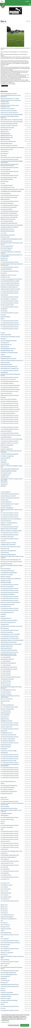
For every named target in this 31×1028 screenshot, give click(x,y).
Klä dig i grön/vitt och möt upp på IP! (8, 379)
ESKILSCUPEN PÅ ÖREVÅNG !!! (7, 179)
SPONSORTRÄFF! (4, 482)
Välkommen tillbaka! (5, 806)
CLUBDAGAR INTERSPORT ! (6, 269)
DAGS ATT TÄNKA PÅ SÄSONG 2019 (8, 781)
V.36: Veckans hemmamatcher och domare (9, 167)
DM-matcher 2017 (4, 982)
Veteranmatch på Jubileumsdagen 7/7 (8, 857)
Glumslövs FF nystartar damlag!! (7, 709)
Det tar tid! (3, 821)
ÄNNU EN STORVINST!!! (5, 316)
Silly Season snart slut (5, 701)
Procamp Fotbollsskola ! (6, 193)
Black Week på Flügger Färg (6, 248)
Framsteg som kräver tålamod (7, 827)
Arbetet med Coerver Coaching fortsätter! (9, 217)
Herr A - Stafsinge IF (5, 938)
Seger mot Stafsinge (5, 959)
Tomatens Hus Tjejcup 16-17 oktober (8, 542)
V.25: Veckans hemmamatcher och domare (9, 403)
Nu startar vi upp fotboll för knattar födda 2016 (10, 602)
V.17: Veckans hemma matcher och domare (10, 773)
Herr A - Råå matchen (5, 869)
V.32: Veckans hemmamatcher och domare (9, 610)
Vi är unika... (3, 332)
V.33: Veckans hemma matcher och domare (10, 948)
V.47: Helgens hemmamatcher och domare (9, 801)
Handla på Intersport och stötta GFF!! (8, 495)
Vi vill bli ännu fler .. (4, 849)
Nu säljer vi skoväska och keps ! (7, 304)
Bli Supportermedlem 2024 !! (6, 241)
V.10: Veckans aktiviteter (6, 671)
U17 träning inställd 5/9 (5, 491)
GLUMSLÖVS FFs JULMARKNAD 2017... (9, 918)
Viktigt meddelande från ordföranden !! (9, 642)
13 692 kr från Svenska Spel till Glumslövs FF (10, 986)
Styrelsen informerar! (5, 718)
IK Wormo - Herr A (4, 891)
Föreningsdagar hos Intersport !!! (7, 679)
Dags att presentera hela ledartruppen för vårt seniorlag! (12, 147)
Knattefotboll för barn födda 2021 (8, 108)
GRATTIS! (2, 318)
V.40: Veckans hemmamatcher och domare (9, 267)
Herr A (3, 21)
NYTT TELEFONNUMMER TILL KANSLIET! (9, 669)
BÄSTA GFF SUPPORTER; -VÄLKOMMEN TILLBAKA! (11, 530)
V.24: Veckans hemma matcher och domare (10, 961)
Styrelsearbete (4, 978)
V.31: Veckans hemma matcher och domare (10, 847)
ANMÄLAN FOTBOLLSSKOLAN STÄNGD (9, 528)
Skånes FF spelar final (5, 963)
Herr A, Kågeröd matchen (6, 875)
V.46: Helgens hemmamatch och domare (9, 808)
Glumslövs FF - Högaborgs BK (7, 952)
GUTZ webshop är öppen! (6, 473)
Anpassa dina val (5, 1022)
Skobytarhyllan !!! (4, 748)
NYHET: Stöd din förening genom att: (8, 622)
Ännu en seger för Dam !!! (6, 606)
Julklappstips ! (4, 462)
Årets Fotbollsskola (5, 628)
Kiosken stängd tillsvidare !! (6, 648)
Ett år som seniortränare (5, 568)
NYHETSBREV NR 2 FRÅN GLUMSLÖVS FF (9, 287)
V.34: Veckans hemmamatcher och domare (9, 600)
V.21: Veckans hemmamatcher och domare (9, 300)
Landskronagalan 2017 (5, 976)
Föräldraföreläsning (5, 552)
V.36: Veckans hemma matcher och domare (10, 940)
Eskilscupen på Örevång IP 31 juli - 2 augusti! (10, 98)
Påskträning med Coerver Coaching (8, 219)
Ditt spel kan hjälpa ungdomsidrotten (8, 972)
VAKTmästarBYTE (4, 752)
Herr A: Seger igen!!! (5, 946)
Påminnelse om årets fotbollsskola (8, 413)
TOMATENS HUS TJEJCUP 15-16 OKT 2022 (9, 443)
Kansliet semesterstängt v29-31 (7, 612)
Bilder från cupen (4, 258)
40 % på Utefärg (4, 310)
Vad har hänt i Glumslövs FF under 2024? (9, 145)
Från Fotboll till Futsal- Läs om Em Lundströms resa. (11, 157)
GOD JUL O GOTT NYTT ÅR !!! (6, 699)
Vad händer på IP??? (5, 346)
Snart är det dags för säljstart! (7, 221)
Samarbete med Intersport (6, 694)
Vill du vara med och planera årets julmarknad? (10, 385)
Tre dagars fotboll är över (6, 505)
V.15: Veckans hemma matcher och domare (10, 777)
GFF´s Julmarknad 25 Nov (6, 250)
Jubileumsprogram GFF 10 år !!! (7, 863)
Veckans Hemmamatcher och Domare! (9, 93)
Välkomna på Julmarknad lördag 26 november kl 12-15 (12, 360)
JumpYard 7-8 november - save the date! (9, 125)
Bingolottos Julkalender (6, 576)
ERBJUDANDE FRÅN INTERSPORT (7, 231)
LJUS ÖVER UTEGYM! (5, 980)
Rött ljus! (2, 823)
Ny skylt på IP (3, 614)
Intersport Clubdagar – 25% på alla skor (9, 298)
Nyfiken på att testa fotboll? (6, 364)
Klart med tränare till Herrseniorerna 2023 (9, 366)
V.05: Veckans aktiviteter (6, 692)
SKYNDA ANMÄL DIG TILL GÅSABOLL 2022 (10, 368)
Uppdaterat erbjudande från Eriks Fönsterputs (10, 389)
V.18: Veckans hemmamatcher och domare (9, 201)
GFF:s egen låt (3, 273)
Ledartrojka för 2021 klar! (6, 580)
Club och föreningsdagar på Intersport (9, 340)
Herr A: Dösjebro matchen (6, 896)
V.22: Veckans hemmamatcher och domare (9, 296)
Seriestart (3, 783)
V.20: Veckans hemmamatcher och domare (9, 195)
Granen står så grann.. (5, 464)
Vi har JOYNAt (3, 233)
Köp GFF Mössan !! (4, 153)
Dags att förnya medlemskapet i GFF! (8, 550)
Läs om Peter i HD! (4, 1002)
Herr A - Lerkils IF (4, 965)
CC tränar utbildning (5, 873)
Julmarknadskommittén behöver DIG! (8, 734)
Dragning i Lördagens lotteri (6, 726)
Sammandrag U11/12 (5, 879)
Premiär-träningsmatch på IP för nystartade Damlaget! (12, 121)
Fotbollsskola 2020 (5, 624)
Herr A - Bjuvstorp (4, 887)
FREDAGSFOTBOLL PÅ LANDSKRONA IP (9, 213)
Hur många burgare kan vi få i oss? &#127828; (10, 634)
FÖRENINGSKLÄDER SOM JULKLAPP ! (8, 358)
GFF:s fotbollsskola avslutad (7, 185)
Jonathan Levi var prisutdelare (7, 992)
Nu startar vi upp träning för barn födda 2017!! (10, 497)
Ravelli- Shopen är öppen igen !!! (7, 586)
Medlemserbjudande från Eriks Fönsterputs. (10, 395)
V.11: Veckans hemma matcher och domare (10, 900)
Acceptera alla (24, 1025)
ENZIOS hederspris (4, 181)
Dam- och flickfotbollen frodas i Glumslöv (9, 707)
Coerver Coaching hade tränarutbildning (9, 785)
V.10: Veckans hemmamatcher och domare (9, 441)
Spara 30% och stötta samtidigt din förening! (10, 285)
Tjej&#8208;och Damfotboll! (6, 720)
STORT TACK (3, 314)
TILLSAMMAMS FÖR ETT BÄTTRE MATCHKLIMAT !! (11, 191)
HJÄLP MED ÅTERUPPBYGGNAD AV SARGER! (10, 281)
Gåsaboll (2, 1004)
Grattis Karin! (3, 540)
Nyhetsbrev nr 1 (4, 338)
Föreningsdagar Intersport (6, 437)
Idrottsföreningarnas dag (6, 744)
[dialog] (15, 1020)
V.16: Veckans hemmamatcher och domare (9, 211)
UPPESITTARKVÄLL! (5, 815)
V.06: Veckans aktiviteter (6, 685)
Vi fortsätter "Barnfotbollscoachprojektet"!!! (10, 454)
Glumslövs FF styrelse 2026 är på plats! (9, 110)
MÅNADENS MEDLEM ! (5, 139)
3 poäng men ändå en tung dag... (7, 819)
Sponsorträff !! (4, 155)
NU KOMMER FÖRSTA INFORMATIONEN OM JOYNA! (11, 239)
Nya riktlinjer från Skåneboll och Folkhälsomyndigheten (12, 640)
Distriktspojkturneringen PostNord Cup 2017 (10, 984)
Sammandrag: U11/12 (5, 883)
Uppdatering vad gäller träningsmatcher (9, 650)
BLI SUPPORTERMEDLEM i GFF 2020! (8, 690)
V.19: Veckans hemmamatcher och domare (9, 306)
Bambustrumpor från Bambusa (7, 203)
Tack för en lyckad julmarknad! (7, 246)
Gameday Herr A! (4, 954)
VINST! (2, 829)
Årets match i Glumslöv (5, 944)
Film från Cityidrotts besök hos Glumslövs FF (10, 493)
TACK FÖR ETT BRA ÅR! (5, 458)
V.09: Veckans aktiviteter (6, 673)
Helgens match (4, 797)
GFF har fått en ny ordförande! (7, 789)
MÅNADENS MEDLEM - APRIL (7, 137)
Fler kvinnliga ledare (5, 447)
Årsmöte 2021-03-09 (5, 548)
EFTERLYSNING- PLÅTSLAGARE (7, 536)
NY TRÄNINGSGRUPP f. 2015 (6, 732)
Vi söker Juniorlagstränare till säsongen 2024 (10, 283)
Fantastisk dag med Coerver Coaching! (9, 177)
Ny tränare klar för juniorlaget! (7, 574)
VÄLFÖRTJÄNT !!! (4, 308)
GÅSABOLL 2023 (4, 260)
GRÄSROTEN (3, 486)
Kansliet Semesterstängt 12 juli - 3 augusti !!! (10, 503)
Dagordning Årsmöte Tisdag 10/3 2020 (9, 667)
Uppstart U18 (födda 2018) (6, 393)
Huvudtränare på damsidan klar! (7, 705)
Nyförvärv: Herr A (4, 904)
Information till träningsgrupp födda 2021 (9, 123)
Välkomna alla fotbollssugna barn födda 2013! (10, 942)
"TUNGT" (2, 930)
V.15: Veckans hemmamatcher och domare (9, 215)
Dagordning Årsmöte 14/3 (6, 344)
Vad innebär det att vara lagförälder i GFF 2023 (10, 336)
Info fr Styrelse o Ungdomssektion (8, 738)
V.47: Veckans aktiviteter (6, 710)
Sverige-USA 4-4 (4, 853)
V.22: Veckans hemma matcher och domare (10, 970)
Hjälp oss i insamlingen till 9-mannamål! (9, 197)
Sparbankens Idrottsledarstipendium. (8, 554)
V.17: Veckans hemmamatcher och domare (9, 205)
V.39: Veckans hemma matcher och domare (10, 934)
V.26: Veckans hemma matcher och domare (10, 861)
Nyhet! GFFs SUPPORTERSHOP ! (7, 507)
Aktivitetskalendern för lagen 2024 (8, 235)
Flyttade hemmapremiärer (6, 893)
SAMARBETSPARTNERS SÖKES (7, 350)
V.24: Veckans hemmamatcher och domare (9, 291)
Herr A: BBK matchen (5, 898)
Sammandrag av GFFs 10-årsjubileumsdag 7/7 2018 (11, 851)
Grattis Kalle (3, 397)
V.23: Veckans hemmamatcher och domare (9, 293)
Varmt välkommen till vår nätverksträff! (8, 207)
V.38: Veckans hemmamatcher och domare (9, 159)
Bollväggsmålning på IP (5, 133)
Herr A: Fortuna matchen (6, 889)
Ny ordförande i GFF (5, 342)
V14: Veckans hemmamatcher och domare (9, 328)
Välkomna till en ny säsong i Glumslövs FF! (9, 112)
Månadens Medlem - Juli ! (6, 129)
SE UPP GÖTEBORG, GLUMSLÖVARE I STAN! (10, 855)
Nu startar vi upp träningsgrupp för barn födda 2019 (11, 279)
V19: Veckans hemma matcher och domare (9, 877)
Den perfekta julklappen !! (6, 356)
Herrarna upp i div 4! (5, 716)
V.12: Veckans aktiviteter (6, 661)
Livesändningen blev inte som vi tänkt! (8, 760)
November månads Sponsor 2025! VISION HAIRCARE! (12, 114)
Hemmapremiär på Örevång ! (6, 209)
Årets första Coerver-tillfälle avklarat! (8, 141)
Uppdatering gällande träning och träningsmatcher (11, 644)
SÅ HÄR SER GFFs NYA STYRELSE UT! (8, 663)
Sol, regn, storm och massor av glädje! (9, 750)
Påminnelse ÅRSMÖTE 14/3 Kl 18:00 (8, 348)
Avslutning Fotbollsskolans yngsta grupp (9, 401)
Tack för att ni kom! (5, 799)
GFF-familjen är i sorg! (5, 277)
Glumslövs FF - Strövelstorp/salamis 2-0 (9, 522)
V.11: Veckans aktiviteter (6, 665)
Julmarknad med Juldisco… (6, 996)
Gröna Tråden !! (4, 460)
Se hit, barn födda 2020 (5, 169)
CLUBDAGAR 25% (4, 372)
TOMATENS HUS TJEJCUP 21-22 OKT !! (8, 275)
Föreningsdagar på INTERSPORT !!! (8, 594)
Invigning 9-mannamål (5, 173)
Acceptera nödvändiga (13, 1025)
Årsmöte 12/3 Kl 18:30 (5, 237)
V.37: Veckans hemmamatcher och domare (9, 381)
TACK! (2, 703)
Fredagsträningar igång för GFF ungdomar (9, 227)
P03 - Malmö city (4, 922)
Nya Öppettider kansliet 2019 (7, 793)
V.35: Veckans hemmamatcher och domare (9, 171)
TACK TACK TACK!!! (4, 499)
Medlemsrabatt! (4, 730)
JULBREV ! (3, 354)
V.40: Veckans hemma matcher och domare (10, 1010)
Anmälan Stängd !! (4, 294)
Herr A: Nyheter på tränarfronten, (7, 914)
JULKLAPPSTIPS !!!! (4, 151)
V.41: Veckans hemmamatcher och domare (9, 262)
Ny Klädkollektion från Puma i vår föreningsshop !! (11, 518)
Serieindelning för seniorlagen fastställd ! (9, 352)
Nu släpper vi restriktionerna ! (7, 449)
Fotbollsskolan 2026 (5, 103)
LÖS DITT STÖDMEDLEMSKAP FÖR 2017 (9, 974)
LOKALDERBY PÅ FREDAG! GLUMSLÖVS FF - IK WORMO (12, 189)
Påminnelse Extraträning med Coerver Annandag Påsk (12, 225)
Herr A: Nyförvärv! (4, 910)
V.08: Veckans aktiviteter (6, 675)
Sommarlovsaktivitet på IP (6, 501)
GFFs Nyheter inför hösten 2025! (7, 127)
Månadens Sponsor (5, 131)
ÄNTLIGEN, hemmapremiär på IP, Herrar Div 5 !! (10, 324)
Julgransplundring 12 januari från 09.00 (9, 791)
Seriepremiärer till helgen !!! (6, 431)
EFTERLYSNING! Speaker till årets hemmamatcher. (11, 435)
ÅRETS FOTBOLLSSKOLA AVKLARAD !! (9, 399)
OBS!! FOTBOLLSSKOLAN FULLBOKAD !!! (9, 620)
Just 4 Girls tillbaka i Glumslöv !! (7, 383)
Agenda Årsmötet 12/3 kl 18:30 (7, 229)
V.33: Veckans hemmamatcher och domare (9, 175)
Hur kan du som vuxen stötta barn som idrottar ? (11, 546)
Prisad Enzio (3, 990)
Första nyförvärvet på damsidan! (7, 570)
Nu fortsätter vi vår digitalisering (7, 456)
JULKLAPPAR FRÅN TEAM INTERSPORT (9, 572)
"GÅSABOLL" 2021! (5, 477)
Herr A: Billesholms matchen (6, 885)
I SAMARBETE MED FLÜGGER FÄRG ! (8, 544)
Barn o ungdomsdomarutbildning (7, 787)
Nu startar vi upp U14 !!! (5, 841)
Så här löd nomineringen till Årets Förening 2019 (10, 677)
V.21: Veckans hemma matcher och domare (10, 871)
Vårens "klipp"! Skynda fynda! (7, 632)
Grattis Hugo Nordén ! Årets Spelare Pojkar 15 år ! (11, 559)
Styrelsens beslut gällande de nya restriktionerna (11, 578)
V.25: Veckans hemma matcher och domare (10, 865)
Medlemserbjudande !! (5, 199)
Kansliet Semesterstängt (6, 746)
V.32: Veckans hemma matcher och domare (10, 845)
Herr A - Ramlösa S (4, 895)
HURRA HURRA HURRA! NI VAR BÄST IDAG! (10, 469)
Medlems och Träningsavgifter (7, 445)
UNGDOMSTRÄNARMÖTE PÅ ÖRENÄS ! (9, 471)
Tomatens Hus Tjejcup (5, 362)
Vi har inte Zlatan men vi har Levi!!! (7, 187)
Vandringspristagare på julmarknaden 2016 (9, 994)
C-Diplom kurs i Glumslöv (6, 928)
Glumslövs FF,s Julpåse (5, 998)
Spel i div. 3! (3, 988)
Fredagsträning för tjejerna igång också (9, 223)
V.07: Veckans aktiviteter (6, 681)
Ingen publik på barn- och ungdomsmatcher (10, 638)
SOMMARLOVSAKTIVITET (6, 524)
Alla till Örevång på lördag (6, 932)
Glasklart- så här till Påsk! (6, 334)
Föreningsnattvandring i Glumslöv (7, 604)
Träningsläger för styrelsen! (6, 813)
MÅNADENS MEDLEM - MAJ (6, 135)
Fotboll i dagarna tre (5, 859)
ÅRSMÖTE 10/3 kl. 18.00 (6, 683)
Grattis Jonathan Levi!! (5, 950)
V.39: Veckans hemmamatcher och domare (9, 271)
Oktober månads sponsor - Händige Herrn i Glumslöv (12, 119)
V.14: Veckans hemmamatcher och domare (9, 433)
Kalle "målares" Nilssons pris (7, 563)
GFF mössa (3, 1008)
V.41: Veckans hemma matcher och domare (10, 1006)
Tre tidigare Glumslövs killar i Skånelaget (9, 1000)
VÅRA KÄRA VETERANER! (6, 582)
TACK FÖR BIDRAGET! (5, 714)
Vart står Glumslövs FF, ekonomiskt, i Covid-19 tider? (11, 626)
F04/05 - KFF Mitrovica (5, 924)
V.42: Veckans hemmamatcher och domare (9, 584)
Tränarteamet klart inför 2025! (7, 149)
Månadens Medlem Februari (6, 143)
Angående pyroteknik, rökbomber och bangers (10, 289)
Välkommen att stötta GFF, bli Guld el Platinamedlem (11, 439)
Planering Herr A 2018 (5, 926)
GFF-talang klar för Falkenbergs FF (8, 740)
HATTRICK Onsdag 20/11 (6, 712)
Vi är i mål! (3, 183)
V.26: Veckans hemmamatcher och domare (9, 512)
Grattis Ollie (3, 616)
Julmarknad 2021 (4, 484)
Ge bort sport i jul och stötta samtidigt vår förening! (11, 561)
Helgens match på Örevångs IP (7, 916)
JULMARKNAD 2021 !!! (5, 475)
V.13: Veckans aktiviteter (6, 657)
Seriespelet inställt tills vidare (7, 646)
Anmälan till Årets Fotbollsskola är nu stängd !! (10, 409)
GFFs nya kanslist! (4, 867)
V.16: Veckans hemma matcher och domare (10, 775)
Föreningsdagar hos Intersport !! (7, 659)
